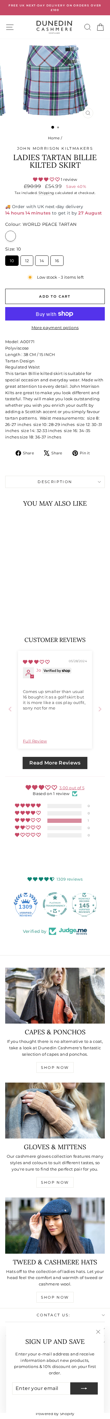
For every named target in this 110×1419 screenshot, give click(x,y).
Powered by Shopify (55, 1413)
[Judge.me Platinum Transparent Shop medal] (55, 904)
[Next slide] (100, 709)
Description (55, 481)
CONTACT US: (53, 1315)
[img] (36, 661)
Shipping (46, 193)
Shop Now (55, 1067)
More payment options (55, 327)
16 (57, 259)
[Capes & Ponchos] (55, 996)
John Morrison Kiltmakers (55, 148)
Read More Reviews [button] (55, 763)
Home (54, 138)
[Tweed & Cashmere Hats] (55, 1225)
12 (27, 259)
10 (12, 259)
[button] (47, 179)
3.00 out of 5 (71, 787)
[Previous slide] (10, 709)
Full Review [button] (35, 741)
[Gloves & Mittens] (55, 1111)
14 (42, 259)
